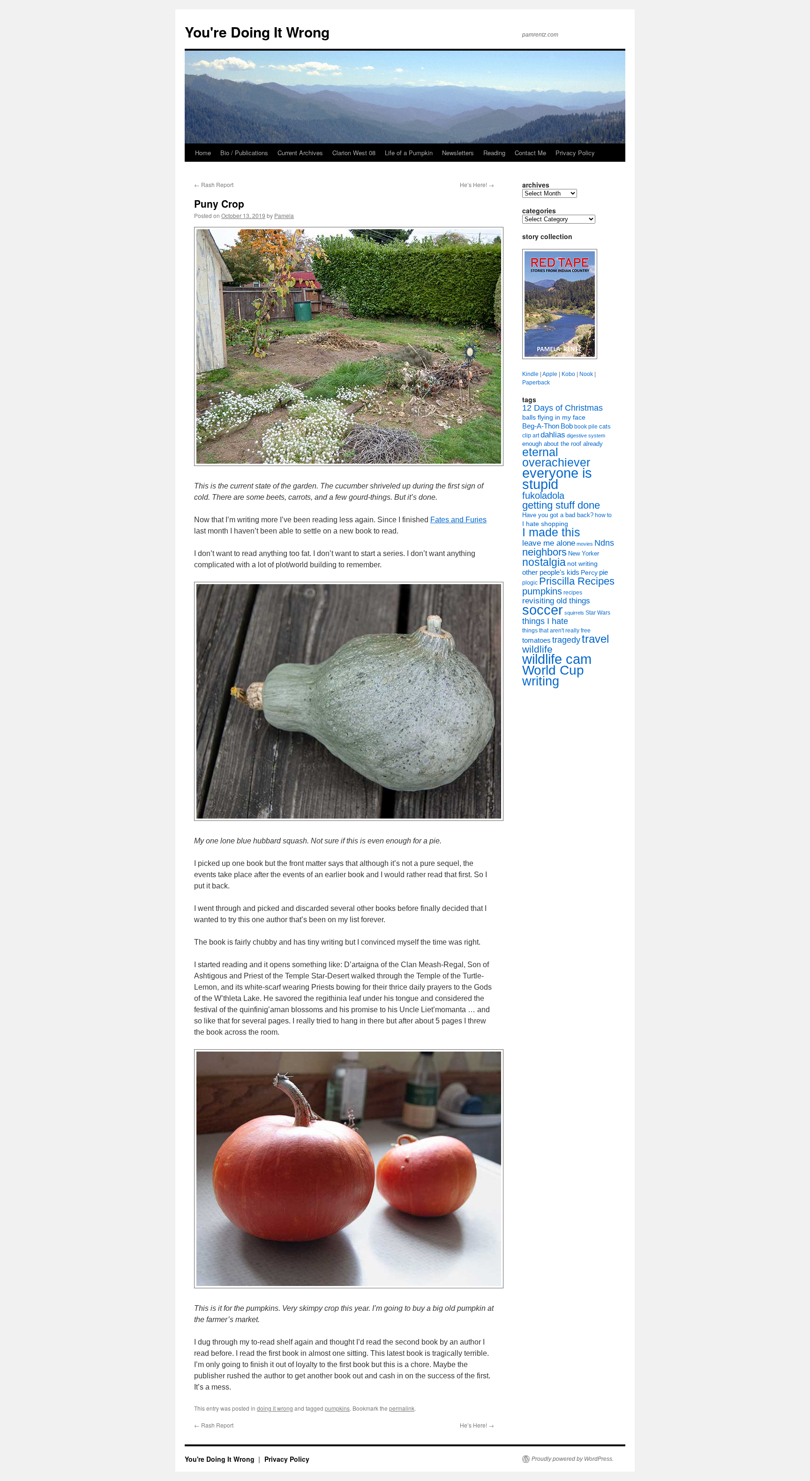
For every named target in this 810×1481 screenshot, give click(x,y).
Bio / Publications (244, 152)
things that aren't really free (556, 630)
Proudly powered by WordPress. (573, 1459)
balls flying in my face (553, 417)
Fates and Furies (458, 520)
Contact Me (530, 152)
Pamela (284, 215)
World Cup (553, 670)
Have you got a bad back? (557, 515)
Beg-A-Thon (540, 426)
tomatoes (536, 640)
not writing (582, 563)
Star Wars (597, 612)
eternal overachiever (556, 457)
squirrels (574, 613)
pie (603, 572)
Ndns (604, 543)
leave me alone (548, 543)
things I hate (545, 621)
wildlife (537, 649)
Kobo (568, 374)
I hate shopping (545, 523)
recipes (572, 592)
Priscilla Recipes (577, 581)
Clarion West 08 (353, 152)
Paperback (536, 382)
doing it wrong (275, 1408)
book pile (586, 426)
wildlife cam (557, 659)
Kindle (530, 374)
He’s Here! (477, 184)
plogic (530, 583)
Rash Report (213, 184)
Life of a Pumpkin (409, 152)
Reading (494, 152)
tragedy (566, 640)
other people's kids (550, 572)
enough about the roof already (562, 443)
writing (540, 681)
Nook (586, 374)
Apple (549, 374)
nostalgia (544, 562)
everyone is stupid (557, 479)
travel (595, 638)
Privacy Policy (575, 152)
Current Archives (300, 152)
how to (603, 515)
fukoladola (543, 495)
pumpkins (337, 1408)
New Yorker (583, 553)
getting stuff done (561, 505)
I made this (551, 532)
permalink (401, 1408)
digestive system (586, 435)
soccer (542, 609)
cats (605, 426)
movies (585, 544)
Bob (567, 426)
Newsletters (458, 152)
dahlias (552, 434)
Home (203, 152)
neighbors (544, 552)
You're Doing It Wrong (257, 32)
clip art (530, 435)
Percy (589, 572)
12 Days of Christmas (562, 408)
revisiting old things (556, 600)
